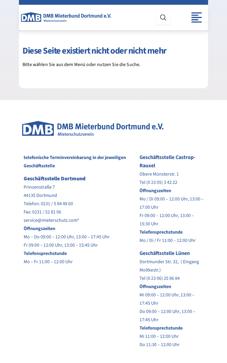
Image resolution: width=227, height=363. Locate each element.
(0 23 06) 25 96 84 (163, 278)
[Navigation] (196, 17)
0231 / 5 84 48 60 (57, 203)
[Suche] (163, 17)
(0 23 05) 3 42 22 (161, 182)
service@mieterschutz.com (50, 220)
